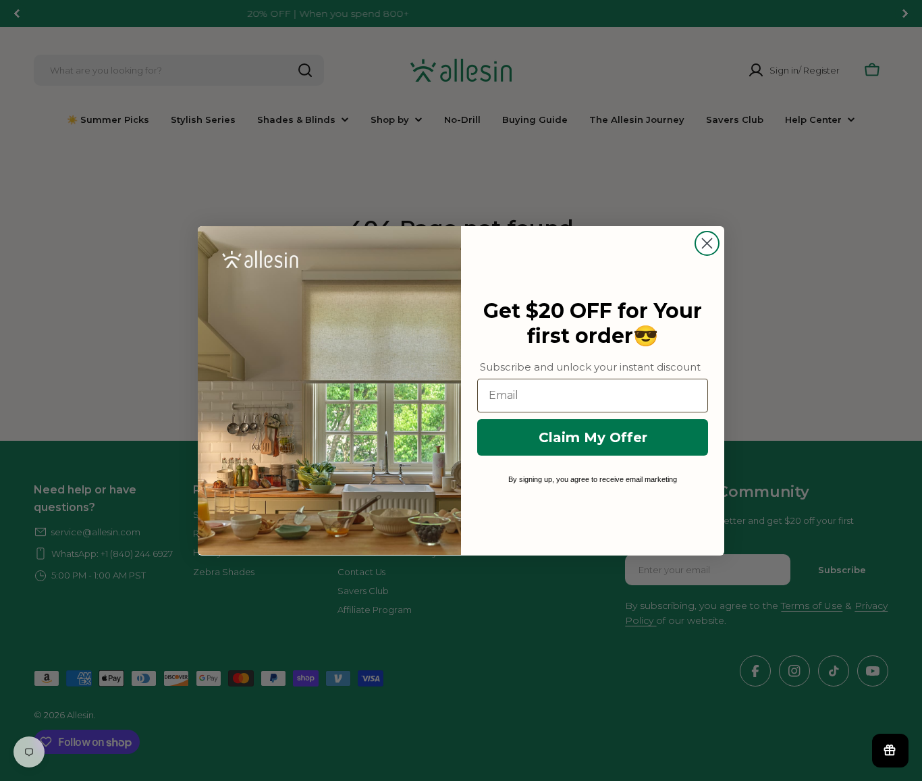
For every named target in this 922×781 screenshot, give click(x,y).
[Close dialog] (707, 243)
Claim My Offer (593, 437)
